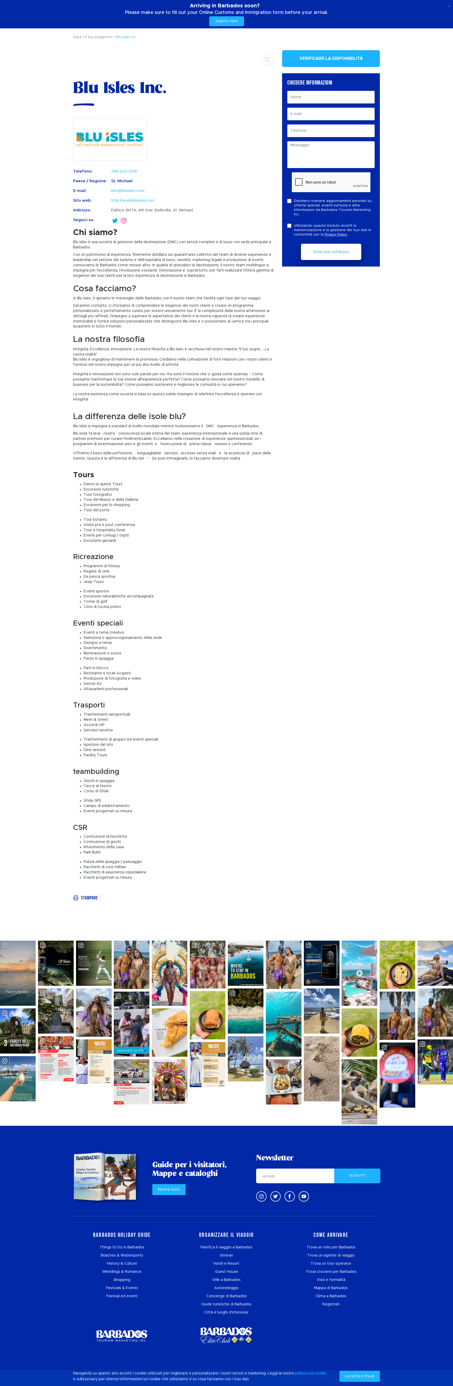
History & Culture (122, 1263)
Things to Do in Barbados (122, 1247)
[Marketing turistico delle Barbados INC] (122, 1336)
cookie (320, 1373)
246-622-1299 (124, 171)
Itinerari (226, 1255)
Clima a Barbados (331, 1296)
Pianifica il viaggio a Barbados (226, 1247)
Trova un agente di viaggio (331, 1255)
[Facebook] (289, 1196)
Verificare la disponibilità (331, 58)
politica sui (304, 1373)
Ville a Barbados (226, 1280)
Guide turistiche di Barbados (226, 1304)
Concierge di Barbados (226, 1296)
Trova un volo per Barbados (330, 1247)
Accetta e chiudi (359, 1376)
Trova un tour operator (331, 1263)
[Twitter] (115, 220)
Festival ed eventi (122, 1296)
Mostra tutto (169, 1189)
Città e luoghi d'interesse (226, 1312)
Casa (77, 37)
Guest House (226, 1272)
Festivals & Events (122, 1288)
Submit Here (226, 21)
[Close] (449, 5)
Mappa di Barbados (331, 1288)
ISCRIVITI (357, 1175)
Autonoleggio (226, 1288)
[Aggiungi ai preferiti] (267, 59)
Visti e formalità (331, 1280)
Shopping (122, 1280)
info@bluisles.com (127, 191)
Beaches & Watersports (122, 1255)
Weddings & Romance (122, 1272)
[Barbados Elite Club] (226, 1335)
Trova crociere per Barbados (331, 1272)
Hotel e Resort (226, 1263)
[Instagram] (123, 220)
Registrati (330, 1304)
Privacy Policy (336, 234)
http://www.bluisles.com (132, 200)
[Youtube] (304, 1196)
